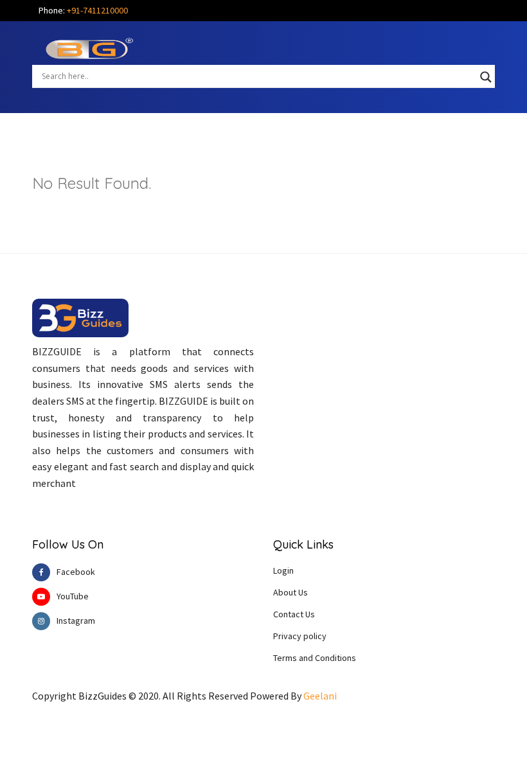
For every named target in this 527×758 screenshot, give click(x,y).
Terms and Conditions (314, 658)
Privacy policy (299, 636)
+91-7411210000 (97, 10)
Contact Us (294, 614)
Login (283, 570)
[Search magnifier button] (486, 77)
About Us (290, 592)
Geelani (320, 695)
